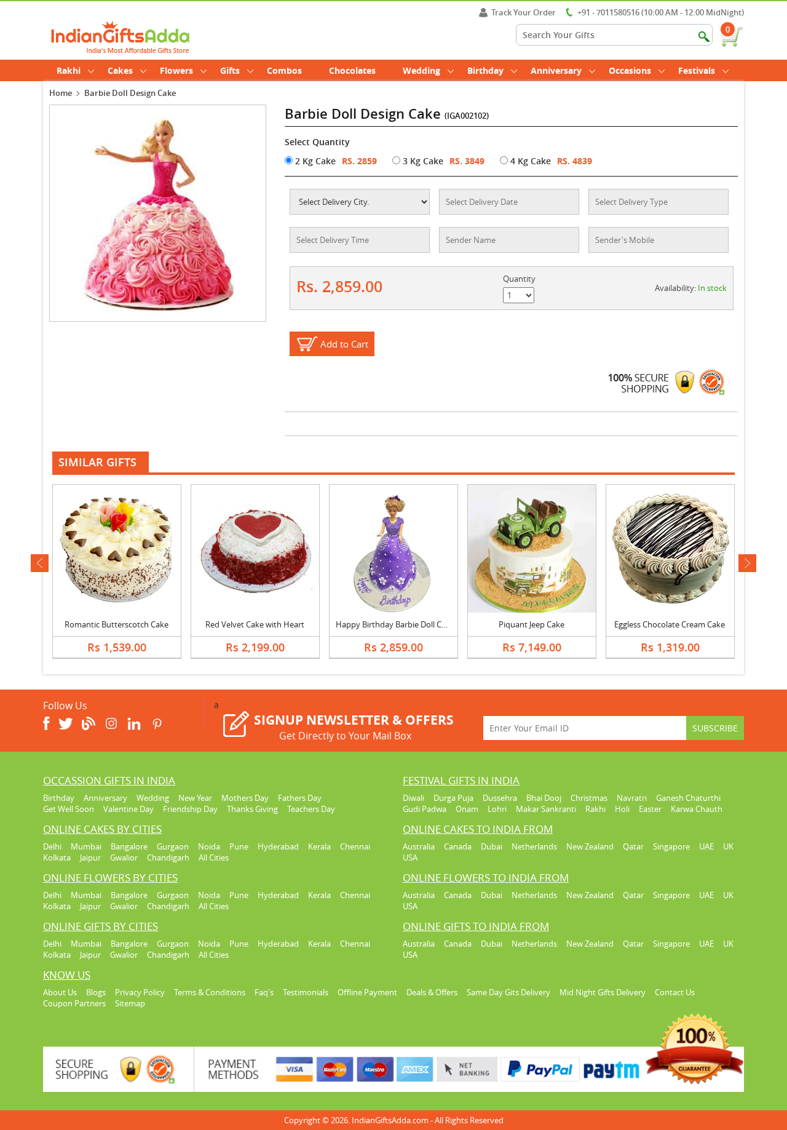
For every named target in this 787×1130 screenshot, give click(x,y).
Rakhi (69, 70)
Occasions (630, 70)
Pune (238, 846)
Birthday (485, 70)
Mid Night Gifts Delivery (603, 992)
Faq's (264, 992)
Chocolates (352, 70)
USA (410, 857)
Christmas (589, 797)
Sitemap (130, 1003)
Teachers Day (311, 808)
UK (728, 846)
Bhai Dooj (543, 797)
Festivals (696, 70)
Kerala (319, 846)
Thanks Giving (252, 808)
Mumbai (86, 846)
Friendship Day (190, 808)
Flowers (176, 70)
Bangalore (129, 846)
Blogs (96, 992)
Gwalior (124, 857)
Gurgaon (173, 846)
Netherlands (534, 846)
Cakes (120, 70)
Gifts (230, 70)
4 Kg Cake (529, 161)
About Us (60, 992)
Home (60, 92)
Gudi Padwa (424, 808)
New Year (195, 797)
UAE (706, 846)
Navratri (632, 797)
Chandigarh (168, 857)
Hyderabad (278, 846)
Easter (650, 808)
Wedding (421, 70)
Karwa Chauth (696, 808)
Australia (419, 846)
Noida (209, 846)
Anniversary (556, 70)
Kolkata (57, 857)
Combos (284, 70)
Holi (622, 808)
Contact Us (675, 992)
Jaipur (90, 857)
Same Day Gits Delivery (508, 992)
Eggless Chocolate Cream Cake (669, 624)
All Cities (214, 857)
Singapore (671, 846)
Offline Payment (367, 992)
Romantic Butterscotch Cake (116, 624)
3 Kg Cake (421, 161)
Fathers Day (300, 797)
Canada (458, 846)
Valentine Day (128, 808)
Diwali (413, 797)
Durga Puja (453, 797)
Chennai (355, 846)
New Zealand (590, 846)
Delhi (52, 846)
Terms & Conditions (209, 992)
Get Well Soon (68, 808)
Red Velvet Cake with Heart (254, 624)
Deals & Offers (431, 992)
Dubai (491, 846)
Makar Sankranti (546, 808)
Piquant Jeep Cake (531, 624)
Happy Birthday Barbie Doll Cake (395, 624)
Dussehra (500, 797)
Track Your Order (523, 12)
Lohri (497, 808)
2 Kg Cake (314, 161)
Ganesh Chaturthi (688, 797)
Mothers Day (245, 797)
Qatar (633, 846)
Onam (467, 808)
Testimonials (305, 992)
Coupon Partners (74, 1003)
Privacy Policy (140, 992)
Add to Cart (344, 344)
